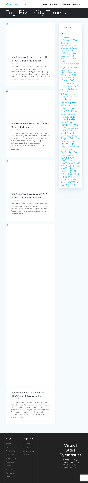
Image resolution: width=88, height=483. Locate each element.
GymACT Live (10, 447)
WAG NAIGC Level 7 (70, 166)
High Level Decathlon (69, 54)
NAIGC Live (66, 4)
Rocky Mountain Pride (70, 131)
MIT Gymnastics (69, 93)
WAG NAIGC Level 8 (69, 169)
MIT (75, 89)
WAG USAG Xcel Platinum (70, 175)
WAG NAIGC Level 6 (70, 162)
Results (8, 466)
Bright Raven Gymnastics (67, 44)
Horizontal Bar (69, 60)
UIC (72, 141)
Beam (69, 40)
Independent (70, 65)
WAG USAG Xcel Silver (69, 181)
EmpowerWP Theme (70, 467)
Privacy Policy (11, 458)
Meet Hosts (10, 451)
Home (45, 4)
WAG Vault (69, 183)
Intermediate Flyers (69, 73)
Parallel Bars (68, 120)
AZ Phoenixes (68, 37)
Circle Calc (26, 455)
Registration (10, 462)
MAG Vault (70, 87)
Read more (15, 149)
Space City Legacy (67, 136)
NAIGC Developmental (70, 102)
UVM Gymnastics (67, 155)
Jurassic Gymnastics (68, 77)
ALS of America (28, 451)
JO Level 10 (70, 75)
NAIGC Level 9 (69, 107)
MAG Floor (67, 81)
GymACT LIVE (54, 4)
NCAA (67, 111)
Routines (76, 4)
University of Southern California (70, 149)
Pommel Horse (70, 126)
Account (9, 444)
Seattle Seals (68, 133)
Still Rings (69, 137)
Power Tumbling (72, 128)
